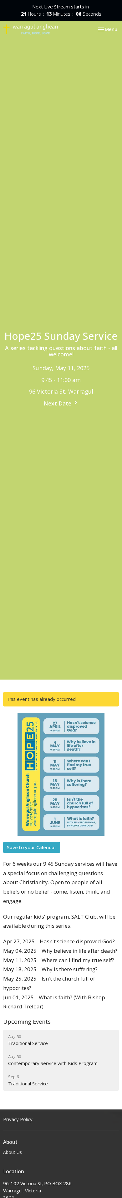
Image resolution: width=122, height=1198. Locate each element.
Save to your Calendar (31, 847)
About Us (12, 1152)
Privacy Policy (18, 1119)
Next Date (58, 403)
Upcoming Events (27, 1021)
